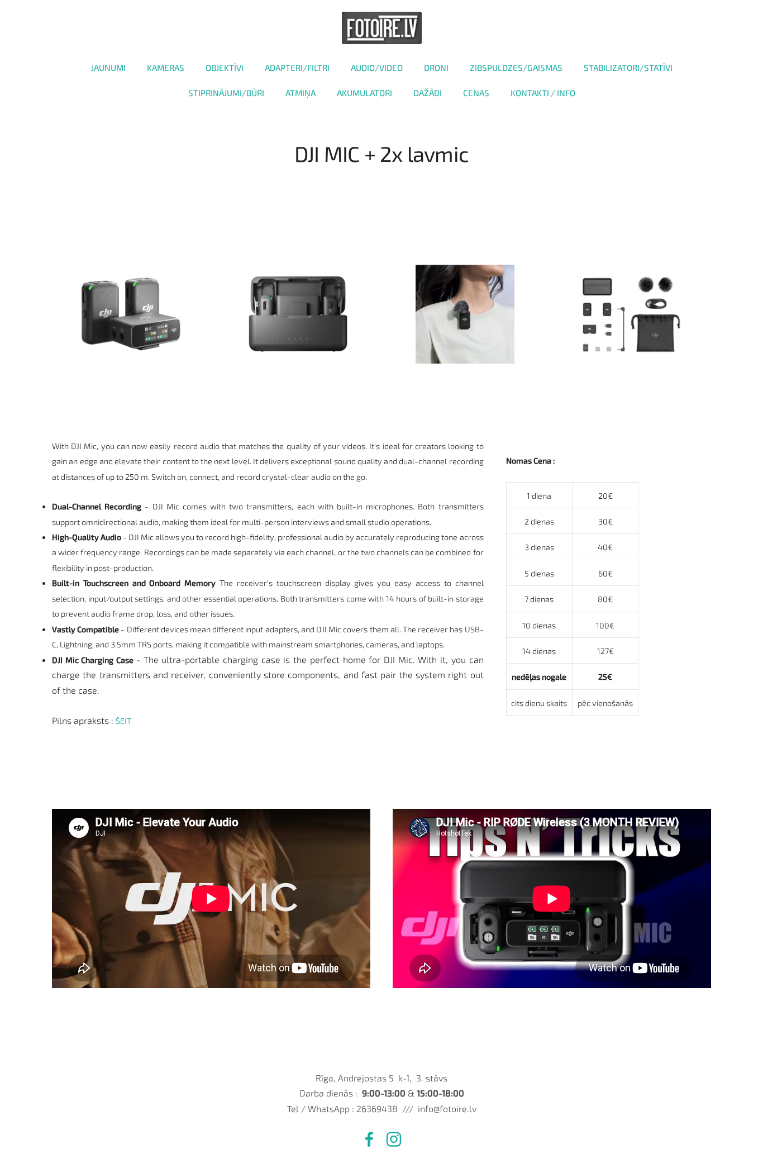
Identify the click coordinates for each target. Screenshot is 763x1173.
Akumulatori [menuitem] (364, 93)
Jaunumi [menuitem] (108, 68)
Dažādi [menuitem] (427, 93)
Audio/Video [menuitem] (377, 68)
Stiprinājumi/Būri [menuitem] (226, 93)
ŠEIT (123, 721)
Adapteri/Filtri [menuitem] (297, 68)
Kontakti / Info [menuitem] (543, 93)
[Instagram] (394, 1139)
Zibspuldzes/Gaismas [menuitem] (516, 68)
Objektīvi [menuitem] (225, 68)
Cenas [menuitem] (476, 93)
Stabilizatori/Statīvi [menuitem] (628, 68)
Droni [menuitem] (436, 68)
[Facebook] (369, 1139)
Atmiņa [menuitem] (300, 93)
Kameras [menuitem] (165, 68)
